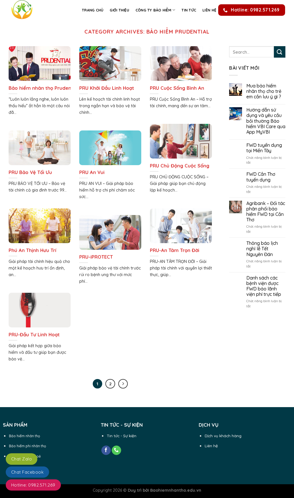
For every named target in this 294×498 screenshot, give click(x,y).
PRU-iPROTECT (96, 257)
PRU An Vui (92, 172)
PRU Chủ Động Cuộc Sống (179, 166)
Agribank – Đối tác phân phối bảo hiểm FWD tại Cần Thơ (265, 212)
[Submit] (279, 51)
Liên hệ (209, 10)
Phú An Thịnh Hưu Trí (32, 250)
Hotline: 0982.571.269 (33, 485)
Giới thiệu (119, 10)
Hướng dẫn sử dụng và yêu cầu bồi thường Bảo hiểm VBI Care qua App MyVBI (265, 121)
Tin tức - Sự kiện (121, 435)
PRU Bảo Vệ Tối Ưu (30, 172)
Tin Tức (188, 10)
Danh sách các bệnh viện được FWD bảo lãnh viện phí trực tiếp (263, 286)
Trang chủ (92, 10)
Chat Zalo (21, 459)
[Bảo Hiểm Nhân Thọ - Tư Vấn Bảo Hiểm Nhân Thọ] (38, 10)
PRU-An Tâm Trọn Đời (174, 250)
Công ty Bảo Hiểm (153, 10)
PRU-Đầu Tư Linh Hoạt (34, 334)
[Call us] (116, 450)
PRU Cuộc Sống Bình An (177, 88)
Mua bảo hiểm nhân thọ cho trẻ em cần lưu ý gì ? (263, 91)
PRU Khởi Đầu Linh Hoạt (106, 88)
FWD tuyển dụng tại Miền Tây (264, 147)
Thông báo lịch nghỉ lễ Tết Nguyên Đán (262, 249)
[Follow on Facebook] (106, 450)
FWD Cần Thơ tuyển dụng (260, 176)
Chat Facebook (27, 472)
